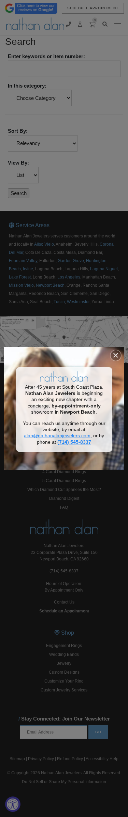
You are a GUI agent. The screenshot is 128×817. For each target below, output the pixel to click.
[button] (116, 355)
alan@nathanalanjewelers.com (57, 435)
